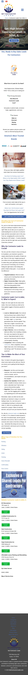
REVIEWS (13, 624)
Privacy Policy (13, 632)
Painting (3, 457)
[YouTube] (6, 1)
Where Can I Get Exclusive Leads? (14, 208)
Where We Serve (13, 634)
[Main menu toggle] (22, 9)
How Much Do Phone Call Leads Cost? (14, 210)
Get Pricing (14, 40)
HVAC (3, 453)
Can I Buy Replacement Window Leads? (14, 180)
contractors (7, 344)
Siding (3, 449)
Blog (13, 628)
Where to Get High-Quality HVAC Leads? (14, 178)
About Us (13, 626)
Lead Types (13, 622)
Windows (3, 445)
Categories (13, 620)
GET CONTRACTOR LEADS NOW (14, 216)
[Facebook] (2, 1)
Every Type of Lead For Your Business (14, 194)
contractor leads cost (13, 413)
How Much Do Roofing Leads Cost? (14, 176)
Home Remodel (5, 461)
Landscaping (4, 464)
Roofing (3, 441)
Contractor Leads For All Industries (14, 162)
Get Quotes (13, 630)
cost (14, 319)
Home (13, 617)
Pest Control (4, 468)
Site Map (13, 636)
